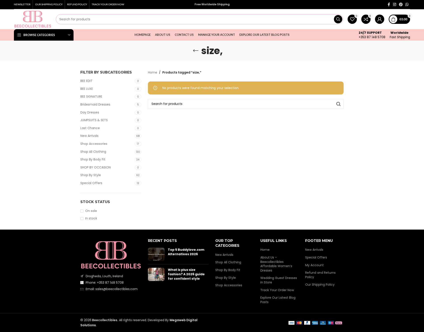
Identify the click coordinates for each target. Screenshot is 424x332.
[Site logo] (32, 19)
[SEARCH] (338, 19)
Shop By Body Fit (92, 159)
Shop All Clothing (93, 151)
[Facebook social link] (389, 4)
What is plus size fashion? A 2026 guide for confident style (186, 274)
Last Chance (90, 128)
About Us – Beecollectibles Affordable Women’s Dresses (276, 264)
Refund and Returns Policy (320, 275)
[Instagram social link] (395, 4)
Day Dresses (89, 112)
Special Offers (91, 183)
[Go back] (195, 50)
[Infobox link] (372, 35)
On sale (91, 211)
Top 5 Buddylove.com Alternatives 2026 (186, 251)
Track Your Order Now (277, 290)
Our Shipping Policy (320, 285)
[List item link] (110, 282)
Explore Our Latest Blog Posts (277, 300)
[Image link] (110, 255)
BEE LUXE (86, 89)
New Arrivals (89, 136)
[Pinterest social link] (401, 4)
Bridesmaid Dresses (95, 104)
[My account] (379, 19)
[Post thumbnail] (156, 254)
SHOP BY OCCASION (95, 167)
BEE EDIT (86, 81)
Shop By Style (90, 175)
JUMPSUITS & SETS (94, 120)
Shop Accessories (93, 143)
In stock (91, 218)
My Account (314, 265)
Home (152, 72)
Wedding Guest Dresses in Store (278, 280)
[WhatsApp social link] (407, 4)
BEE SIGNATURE (91, 96)
